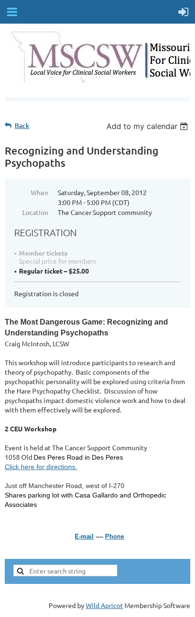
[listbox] (148, 126)
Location (35, 212)
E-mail (84, 536)
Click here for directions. (41, 467)
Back (22, 125)
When (39, 192)
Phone (114, 536)
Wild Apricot (104, 605)
